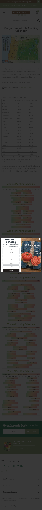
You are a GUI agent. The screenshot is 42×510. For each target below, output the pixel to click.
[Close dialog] (40, 239)
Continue (11, 270)
